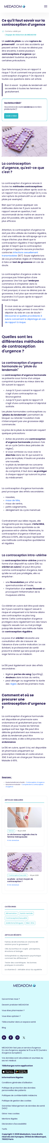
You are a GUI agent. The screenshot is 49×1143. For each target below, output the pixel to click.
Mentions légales (9, 1118)
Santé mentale (26, 913)
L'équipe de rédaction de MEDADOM (20, 35)
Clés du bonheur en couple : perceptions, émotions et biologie (22, 950)
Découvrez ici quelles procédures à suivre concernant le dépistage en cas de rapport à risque (25, 319)
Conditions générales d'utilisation (17, 1082)
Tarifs (4, 1129)
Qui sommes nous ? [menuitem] (11, 999)
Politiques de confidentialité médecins (19, 1095)
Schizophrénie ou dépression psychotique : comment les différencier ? (23, 957)
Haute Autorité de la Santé (15, 782)
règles (13, 683)
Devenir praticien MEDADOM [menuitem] (15, 1004)
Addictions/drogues (14, 923)
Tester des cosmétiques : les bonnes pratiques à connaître (21, 963)
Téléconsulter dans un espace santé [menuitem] (19, 1022)
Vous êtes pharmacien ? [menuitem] (13, 1010)
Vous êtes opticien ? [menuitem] (11, 1016)
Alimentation (11, 913)
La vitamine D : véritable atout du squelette (23, 969)
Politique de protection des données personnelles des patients (18, 1089)
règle (8, 448)
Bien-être (30, 923)
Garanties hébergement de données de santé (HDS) (23, 1107)
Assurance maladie (13, 784)
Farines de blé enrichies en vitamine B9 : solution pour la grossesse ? (22, 943)
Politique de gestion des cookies (16, 1100)
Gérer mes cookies (11, 1113)
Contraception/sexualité (16, 918)
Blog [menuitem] (4, 1027)
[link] (21, 6)
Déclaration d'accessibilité (14, 1123)
